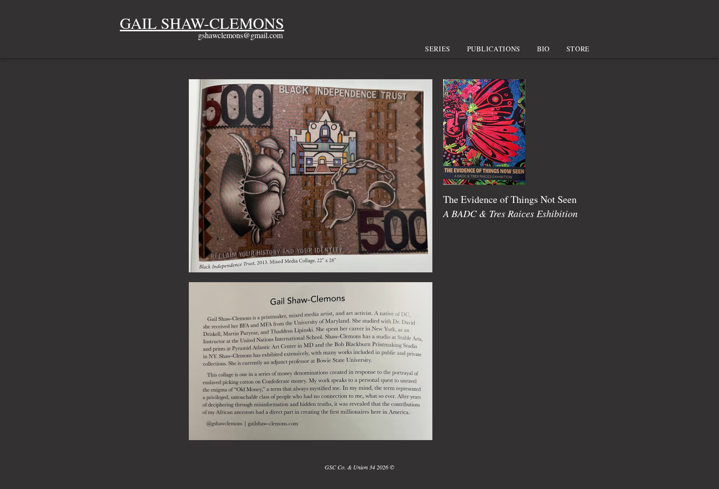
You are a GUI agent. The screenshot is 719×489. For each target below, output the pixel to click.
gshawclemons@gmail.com (240, 35)
